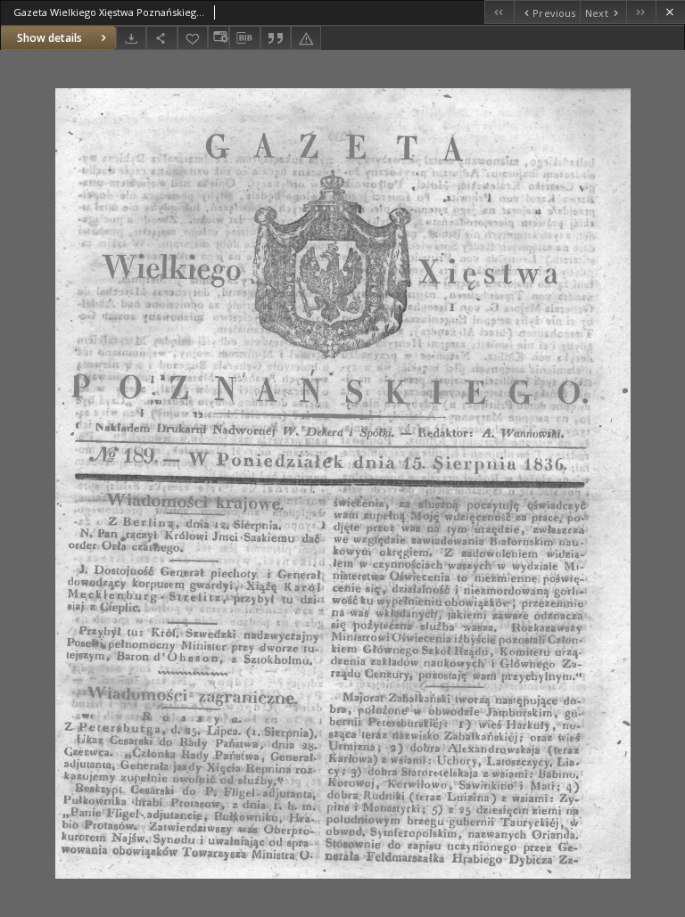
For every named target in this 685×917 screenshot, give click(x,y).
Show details (49, 37)
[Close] (670, 12)
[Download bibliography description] (244, 38)
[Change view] (218, 38)
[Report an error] (306, 38)
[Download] (131, 38)
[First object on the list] (499, 12)
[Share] (161, 38)
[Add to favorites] (192, 38)
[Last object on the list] (641, 12)
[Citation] (275, 38)
